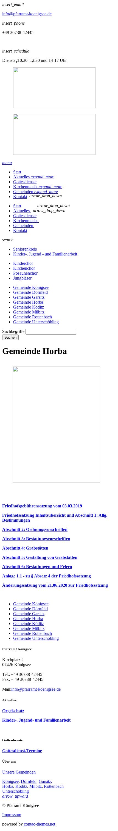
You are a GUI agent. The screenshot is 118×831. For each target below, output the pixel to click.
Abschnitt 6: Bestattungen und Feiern (37, 566)
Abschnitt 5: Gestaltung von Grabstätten (39, 557)
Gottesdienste (24, 181)
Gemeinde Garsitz (28, 297)
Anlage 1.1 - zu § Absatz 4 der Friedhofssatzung (46, 576)
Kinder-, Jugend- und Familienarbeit (36, 720)
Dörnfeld (28, 781)
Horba (7, 786)
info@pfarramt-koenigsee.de (27, 13)
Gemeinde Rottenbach (32, 317)
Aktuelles (33, 177)
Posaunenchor (25, 273)
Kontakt (20, 196)
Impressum (11, 814)
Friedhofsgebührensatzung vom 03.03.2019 (42, 506)
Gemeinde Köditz (28, 307)
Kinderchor (23, 263)
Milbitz (35, 786)
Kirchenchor (24, 268)
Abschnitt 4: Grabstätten (25, 548)
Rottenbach (54, 786)
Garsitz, (45, 781)
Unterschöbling (15, 791)
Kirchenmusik (37, 186)
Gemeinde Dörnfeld (30, 292)
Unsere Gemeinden (19, 772)
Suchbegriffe (13, 331)
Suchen (10, 337)
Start (17, 172)
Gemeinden (35, 191)
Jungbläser (22, 278)
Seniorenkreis (25, 249)
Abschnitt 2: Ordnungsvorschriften (35, 529)
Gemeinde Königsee (31, 287)
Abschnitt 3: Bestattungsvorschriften (36, 538)
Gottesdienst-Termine (22, 750)
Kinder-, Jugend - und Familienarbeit (45, 254)
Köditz (21, 786)
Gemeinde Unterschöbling (36, 321)
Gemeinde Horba (28, 302)
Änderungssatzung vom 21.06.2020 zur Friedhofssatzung (55, 585)
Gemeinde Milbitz (28, 312)
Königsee (10, 781)
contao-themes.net (39, 824)
